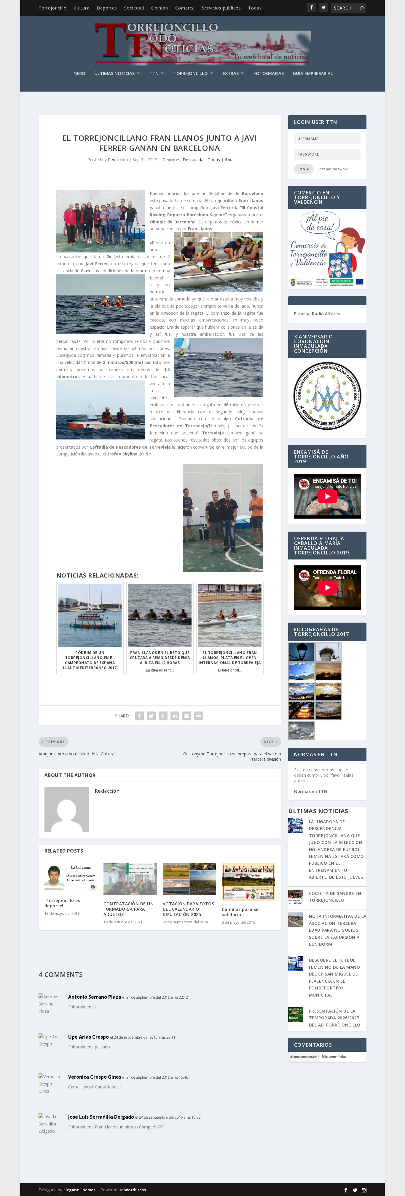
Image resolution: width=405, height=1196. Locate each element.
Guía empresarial (313, 73)
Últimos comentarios (304, 1057)
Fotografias (268, 73)
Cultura (82, 8)
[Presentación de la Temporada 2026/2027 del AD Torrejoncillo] (295, 1015)
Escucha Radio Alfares (317, 313)
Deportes (107, 8)
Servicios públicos (221, 8)
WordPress (135, 1189)
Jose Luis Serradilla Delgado (101, 1117)
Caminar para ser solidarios (241, 911)
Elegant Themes (79, 1189)
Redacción (118, 159)
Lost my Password (333, 169)
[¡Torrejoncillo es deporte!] (71, 877)
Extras (231, 73)
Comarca (185, 8)
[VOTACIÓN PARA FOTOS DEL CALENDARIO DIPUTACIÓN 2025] (189, 879)
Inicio (78, 73)
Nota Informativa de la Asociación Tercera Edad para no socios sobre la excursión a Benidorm (337, 930)
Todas (255, 8)
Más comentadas (334, 1056)
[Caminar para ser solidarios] (248, 882)
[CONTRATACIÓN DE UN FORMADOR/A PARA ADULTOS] (130, 879)
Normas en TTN (310, 791)
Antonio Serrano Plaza (94, 997)
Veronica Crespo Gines (94, 1077)
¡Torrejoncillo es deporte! (62, 903)
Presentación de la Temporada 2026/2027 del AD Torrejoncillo (335, 1018)
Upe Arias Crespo (88, 1037)
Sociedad (134, 8)
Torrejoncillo (53, 8)
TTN (154, 73)
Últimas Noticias (114, 73)
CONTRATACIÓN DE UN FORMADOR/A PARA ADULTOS (128, 909)
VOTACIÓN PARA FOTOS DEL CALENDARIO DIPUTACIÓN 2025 (188, 909)
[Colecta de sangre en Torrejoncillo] (295, 898)
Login (304, 169)
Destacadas (194, 159)
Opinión (159, 8)
